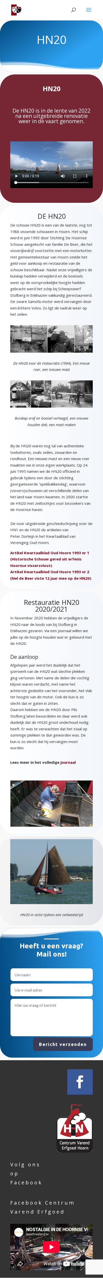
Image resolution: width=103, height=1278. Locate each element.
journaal (68, 762)
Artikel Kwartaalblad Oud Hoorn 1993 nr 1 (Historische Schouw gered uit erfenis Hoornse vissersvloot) (49, 559)
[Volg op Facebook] (80, 1082)
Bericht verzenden (63, 1044)
